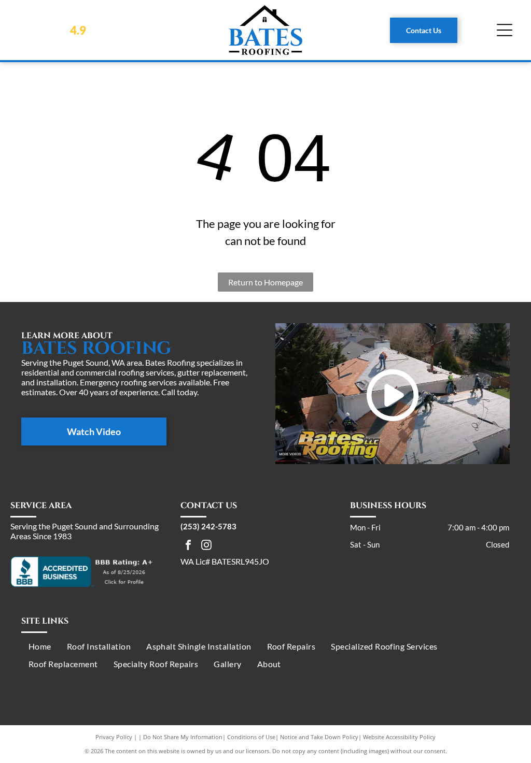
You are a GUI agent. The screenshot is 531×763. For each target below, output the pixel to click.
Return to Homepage (265, 282)
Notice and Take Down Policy (319, 737)
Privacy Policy (113, 737)
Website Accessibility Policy (399, 737)
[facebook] (188, 546)
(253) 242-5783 (208, 526)
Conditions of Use (251, 737)
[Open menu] (504, 30)
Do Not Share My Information (182, 737)
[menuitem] (40, 646)
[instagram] (206, 546)
